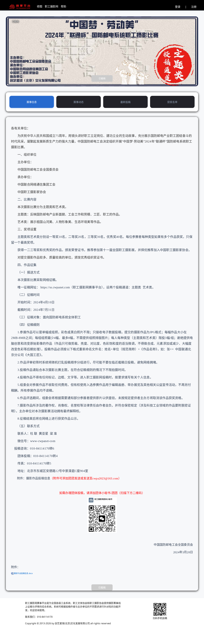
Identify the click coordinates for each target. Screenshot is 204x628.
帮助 (63, 6)
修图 (39, 6)
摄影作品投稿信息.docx (23, 573)
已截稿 (102, 78)
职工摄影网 (51, 6)
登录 (177, 7)
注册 (194, 7)
